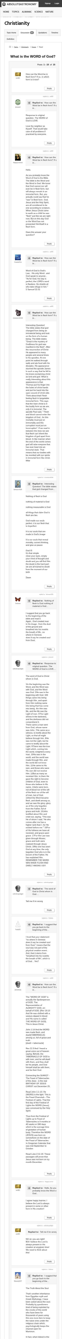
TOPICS (15, 12)
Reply (49, 88)
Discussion (25, 33)
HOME (6, 12)
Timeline (54, 33)
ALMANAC (27, 12)
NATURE (49, 12)
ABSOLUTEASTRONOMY (21, 4)
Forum (34, 47)
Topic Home (11, 33)
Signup (47, 3)
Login (57, 3)
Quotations (42, 33)
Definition (10, 39)
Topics (16, 47)
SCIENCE (38, 12)
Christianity (25, 47)
